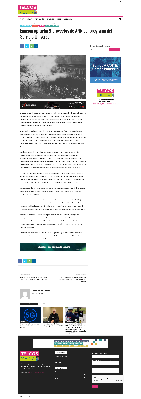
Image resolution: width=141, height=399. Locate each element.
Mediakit (58, 362)
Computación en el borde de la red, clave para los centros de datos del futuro (72, 279)
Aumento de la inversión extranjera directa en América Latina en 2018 (33, 278)
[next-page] (85, 304)
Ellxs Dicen (50, 19)
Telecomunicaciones (52, 25)
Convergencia (46, 321)
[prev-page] (83, 304)
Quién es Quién (39, 19)
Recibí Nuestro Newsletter (100, 46)
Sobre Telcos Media (61, 356)
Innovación (58, 378)
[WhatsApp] (32, 46)
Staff (56, 359)
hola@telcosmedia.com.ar (38, 372)
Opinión (59, 19)
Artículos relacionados (29, 304)
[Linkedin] (117, 1)
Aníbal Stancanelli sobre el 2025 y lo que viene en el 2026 (53, 325)
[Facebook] (22, 46)
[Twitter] (120, 1)
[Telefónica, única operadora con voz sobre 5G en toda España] (30, 315)
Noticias (29, 19)
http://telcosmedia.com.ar (38, 293)
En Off (22, 19)
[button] (120, 19)
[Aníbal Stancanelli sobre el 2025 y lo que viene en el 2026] (53, 315)
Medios (35, 25)
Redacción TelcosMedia (41, 291)
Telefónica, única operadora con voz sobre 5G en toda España (29, 325)
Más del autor (44, 304)
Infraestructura (28, 23)
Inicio (21, 23)
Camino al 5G (68, 19)
